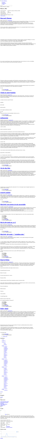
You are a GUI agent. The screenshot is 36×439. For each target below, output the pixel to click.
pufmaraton (4, 118)
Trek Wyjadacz (4, 402)
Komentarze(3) (10, 94)
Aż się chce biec (5, 168)
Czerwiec (5, 352)
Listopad (5, 347)
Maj (5, 340)
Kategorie (3, 2)
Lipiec (5, 351)
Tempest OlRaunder (4, 401)
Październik (6, 348)
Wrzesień (5, 349)
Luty (5, 343)
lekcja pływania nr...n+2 (8, 222)
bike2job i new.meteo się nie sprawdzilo (13, 204)
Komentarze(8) (10, 224)
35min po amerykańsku (8, 92)
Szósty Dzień (6, 89)
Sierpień (5, 350)
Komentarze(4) (10, 194)
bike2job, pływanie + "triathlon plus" (12, 234)
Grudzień (5, 346)
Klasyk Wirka (4, 260)
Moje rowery (4, 3)
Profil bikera (8, 426)
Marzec (5, 355)
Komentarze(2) (10, 20)
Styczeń (5, 344)
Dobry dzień (4, 308)
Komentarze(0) (11, 206)
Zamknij (1, 405)
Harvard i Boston (6, 18)
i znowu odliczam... (4, 0)
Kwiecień (6, 354)
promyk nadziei (5, 192)
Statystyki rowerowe (9, 427)
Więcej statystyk (3, 15)
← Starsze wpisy (4, 336)
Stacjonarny (2, 403)
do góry (1, 391)
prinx (6, 414)
